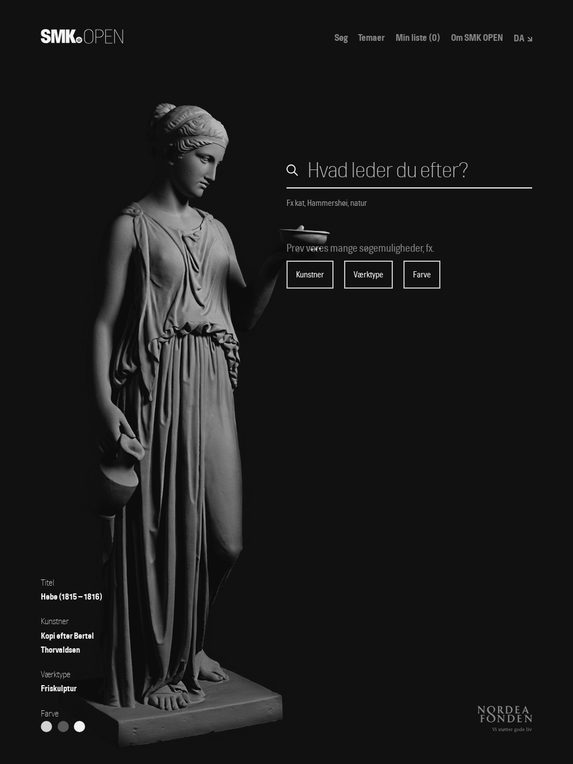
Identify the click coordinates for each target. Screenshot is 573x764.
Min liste (418, 38)
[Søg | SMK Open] (82, 40)
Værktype (368, 274)
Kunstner (310, 274)
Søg (341, 38)
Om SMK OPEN (477, 38)
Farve (422, 274)
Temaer (371, 38)
